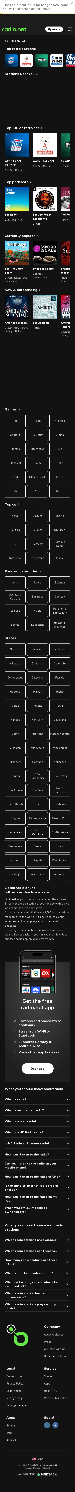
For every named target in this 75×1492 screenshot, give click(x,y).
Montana (37, 762)
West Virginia (15, 874)
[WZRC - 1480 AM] (26, 60)
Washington (60, 860)
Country (37, 435)
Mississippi (60, 748)
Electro (15, 449)
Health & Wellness (60, 624)
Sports (60, 516)
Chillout (15, 435)
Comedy (37, 544)
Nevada (15, 776)
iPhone (10, 1425)
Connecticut (15, 677)
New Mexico (15, 790)
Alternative (38, 449)
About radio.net (53, 1334)
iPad (9, 1433)
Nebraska (60, 762)
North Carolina (59, 790)
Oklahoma (59, 804)
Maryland (38, 734)
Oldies (60, 435)
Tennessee (15, 846)
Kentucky (38, 719)
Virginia (37, 860)
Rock (37, 421)
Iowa (60, 705)
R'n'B (59, 491)
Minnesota (37, 748)
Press (47, 1342)
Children (59, 530)
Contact (49, 1376)
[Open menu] (70, 29)
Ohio (37, 804)
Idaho (59, 691)
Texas (37, 846)
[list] (37, 60)
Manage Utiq (14, 1398)
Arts (15, 582)
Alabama (15, 649)
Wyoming (60, 874)
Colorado (60, 663)
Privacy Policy (14, 1383)
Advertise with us (54, 1349)
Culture (37, 516)
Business (37, 596)
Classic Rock (37, 477)
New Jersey (59, 776)
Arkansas (15, 663)
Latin (15, 491)
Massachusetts (60, 734)
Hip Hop (60, 421)
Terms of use (14, 1376)
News (15, 516)
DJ (15, 544)
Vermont (15, 860)
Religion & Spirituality (60, 610)
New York (38, 790)
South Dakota (59, 832)
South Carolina (37, 832)
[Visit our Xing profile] (55, 1425)
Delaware (38, 677)
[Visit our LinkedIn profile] (47, 1425)
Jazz (59, 463)
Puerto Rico (59, 818)
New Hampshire (37, 776)
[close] (72, 6)
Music (60, 558)
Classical (15, 463)
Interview (15, 558)
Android (11, 1440)
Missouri (15, 762)
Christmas (37, 558)
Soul (15, 477)
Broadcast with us (55, 1356)
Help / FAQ (50, 1391)
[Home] (6, 40)
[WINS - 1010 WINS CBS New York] (56, 60)
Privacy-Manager (16, 1405)
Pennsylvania (37, 818)
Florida (59, 677)
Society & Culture (15, 596)
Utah (60, 846)
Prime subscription (56, 1398)
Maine (15, 734)
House (37, 463)
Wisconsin (37, 874)
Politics (15, 530)
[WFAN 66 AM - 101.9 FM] (11, 60)
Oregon (15, 818)
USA (40, 1458)
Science (60, 582)
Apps (47, 1383)
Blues (60, 477)
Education (37, 624)
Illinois (15, 705)
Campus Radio (60, 544)
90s (37, 491)
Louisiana (60, 719)
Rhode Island (15, 832)
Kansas (15, 719)
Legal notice (13, 1391)
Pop (15, 421)
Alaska (37, 649)
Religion (37, 530)
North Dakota (15, 804)
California (37, 663)
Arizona (59, 649)
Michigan (15, 748)
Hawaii (37, 691)
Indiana (37, 705)
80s (60, 449)
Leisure (15, 610)
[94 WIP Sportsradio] (41, 60)
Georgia (15, 691)
